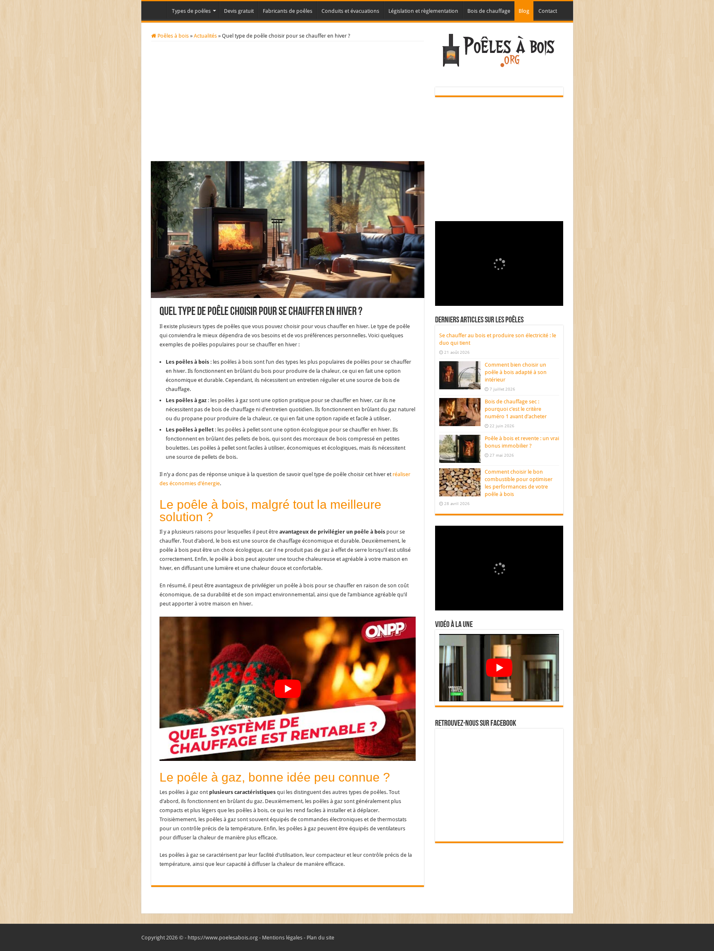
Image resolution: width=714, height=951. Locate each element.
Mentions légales (282, 937)
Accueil (156, 10)
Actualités (205, 36)
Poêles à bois (172, 36)
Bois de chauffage (488, 11)
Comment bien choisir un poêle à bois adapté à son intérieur (516, 372)
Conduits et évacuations (350, 11)
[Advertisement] (287, 103)
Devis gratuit (239, 11)
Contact (547, 11)
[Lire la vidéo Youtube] (287, 689)
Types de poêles (191, 11)
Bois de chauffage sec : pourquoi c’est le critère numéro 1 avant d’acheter (516, 408)
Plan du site (320, 937)
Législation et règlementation (423, 11)
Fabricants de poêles (287, 11)
